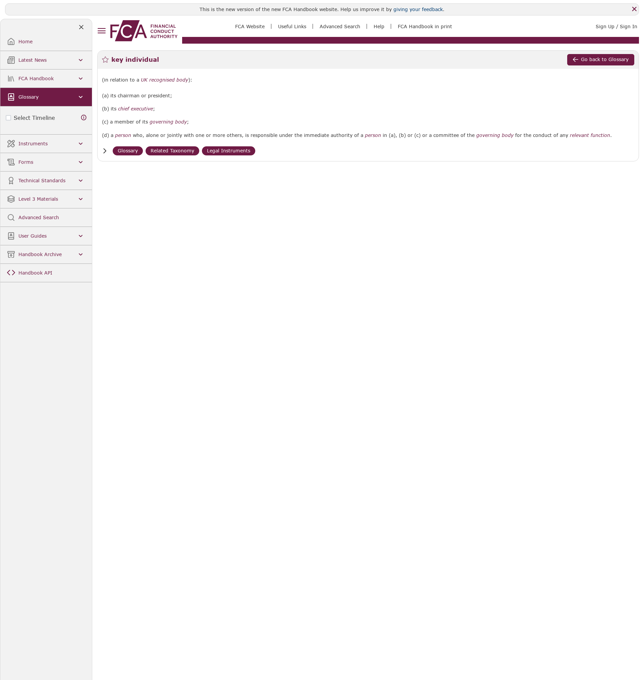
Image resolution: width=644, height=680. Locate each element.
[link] (144, 31)
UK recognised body (164, 80)
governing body (168, 121)
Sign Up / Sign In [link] (616, 26)
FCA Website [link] (250, 26)
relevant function (590, 135)
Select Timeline (34, 117)
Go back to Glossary (605, 59)
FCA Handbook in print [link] (425, 26)
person (123, 135)
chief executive (135, 108)
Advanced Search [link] (340, 26)
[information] (84, 117)
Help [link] (379, 26)
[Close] (634, 9)
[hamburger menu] (101, 31)
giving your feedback (418, 9)
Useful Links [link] (292, 26)
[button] (104, 151)
